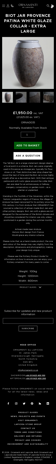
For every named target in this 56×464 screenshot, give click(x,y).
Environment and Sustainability (28, 444)
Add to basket (28, 145)
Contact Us (28, 428)
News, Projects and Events (28, 416)
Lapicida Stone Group (28, 424)
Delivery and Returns (28, 436)
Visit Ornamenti (28, 420)
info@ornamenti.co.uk (28, 370)
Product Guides (28, 287)
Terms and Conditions (28, 432)
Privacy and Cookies (28, 440)
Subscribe (28, 329)
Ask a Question (28, 155)
